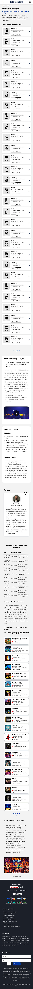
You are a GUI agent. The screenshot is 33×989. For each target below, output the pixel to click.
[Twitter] (19, 894)
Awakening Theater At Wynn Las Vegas (17, 30)
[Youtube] (14, 894)
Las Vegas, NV (21, 557)
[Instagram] (17, 894)
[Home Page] (16, 2)
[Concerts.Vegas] (16, 887)
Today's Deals (5, 20)
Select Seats (29, 29)
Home (3, 5)
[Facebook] (12, 894)
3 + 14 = (4, 964)
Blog (12, 984)
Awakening (14, 556)
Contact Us (10, 890)
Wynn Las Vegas (23, 370)
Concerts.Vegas (16, 614)
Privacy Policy (18, 984)
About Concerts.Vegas (20, 890)
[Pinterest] (21, 894)
